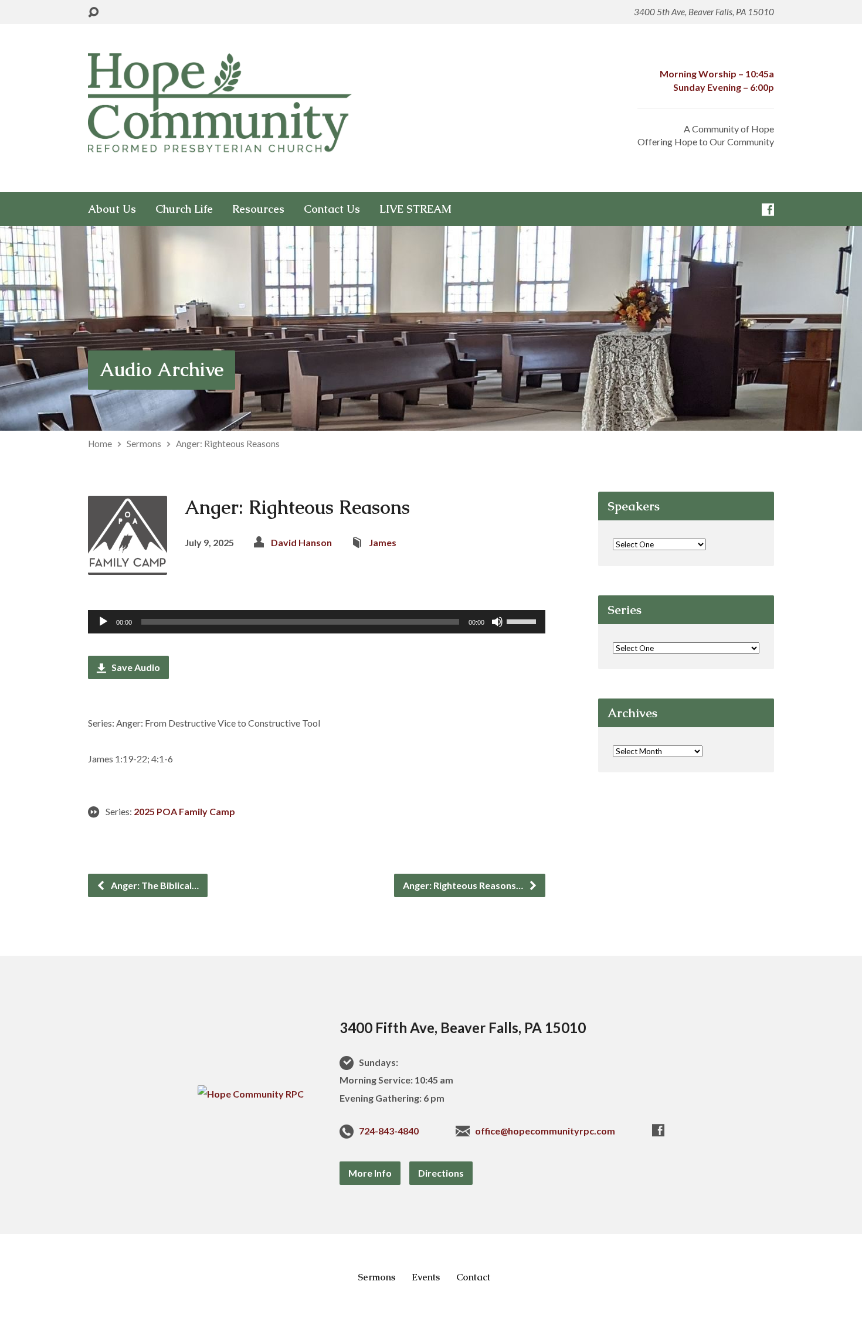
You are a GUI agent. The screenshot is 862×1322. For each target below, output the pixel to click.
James (382, 542)
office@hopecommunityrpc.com (545, 1130)
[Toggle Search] (93, 12)
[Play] (103, 622)
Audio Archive (161, 369)
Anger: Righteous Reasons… (464, 885)
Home (100, 443)
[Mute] (497, 622)
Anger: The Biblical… (154, 885)
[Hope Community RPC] (251, 1093)
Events (426, 1277)
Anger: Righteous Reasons (228, 443)
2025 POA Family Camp (184, 811)
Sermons (144, 443)
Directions (441, 1172)
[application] (316, 621)
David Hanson (301, 542)
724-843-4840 (389, 1130)
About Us (112, 209)
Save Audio (135, 667)
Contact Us (332, 209)
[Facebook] (768, 209)
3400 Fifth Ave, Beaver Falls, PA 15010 (463, 1027)
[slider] (523, 620)
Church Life (184, 209)
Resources (258, 209)
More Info (370, 1172)
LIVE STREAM (415, 209)
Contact (473, 1277)
